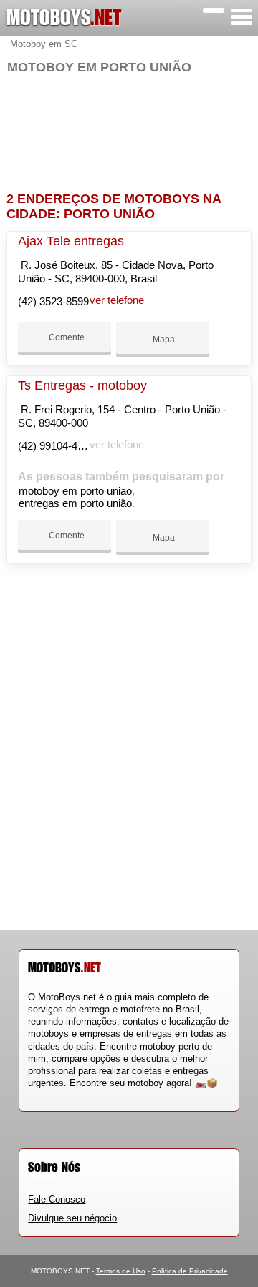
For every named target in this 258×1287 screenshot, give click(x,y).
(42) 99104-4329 (56, 446)
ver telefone (117, 300)
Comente (66, 337)
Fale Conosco (56, 1199)
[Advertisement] (129, 127)
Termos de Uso (120, 1271)
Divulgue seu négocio (72, 1218)
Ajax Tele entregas (71, 241)
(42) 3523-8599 (53, 301)
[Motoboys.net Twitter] (37, 1095)
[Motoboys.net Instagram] (44, 1095)
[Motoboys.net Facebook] (31, 1095)
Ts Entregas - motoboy (82, 385)
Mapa (162, 340)
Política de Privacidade (190, 1271)
